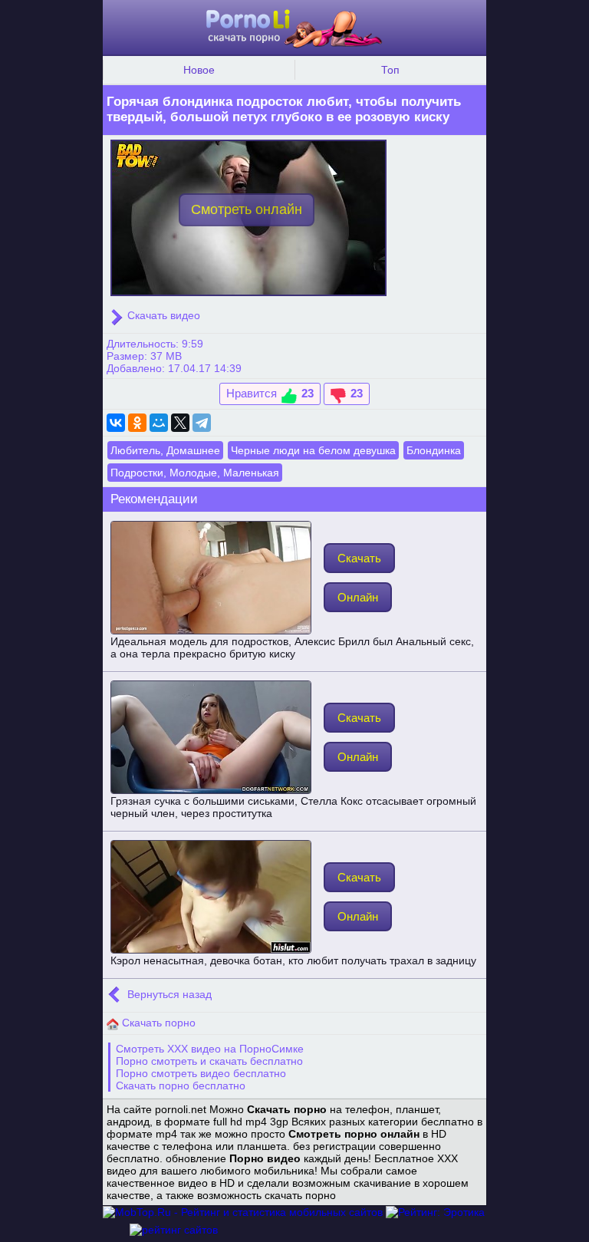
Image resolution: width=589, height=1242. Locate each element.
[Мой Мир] (159, 422)
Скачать (359, 558)
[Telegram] (201, 422)
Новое (199, 70)
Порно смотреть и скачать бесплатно (209, 1061)
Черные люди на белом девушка (313, 450)
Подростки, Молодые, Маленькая (194, 472)
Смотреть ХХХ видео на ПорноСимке (210, 1049)
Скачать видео (162, 315)
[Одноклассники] (137, 422)
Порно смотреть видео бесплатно (201, 1073)
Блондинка (433, 450)
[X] (180, 422)
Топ (390, 70)
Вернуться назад (168, 994)
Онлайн (357, 597)
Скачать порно (157, 1022)
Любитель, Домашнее (165, 450)
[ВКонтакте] (116, 422)
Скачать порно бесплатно (180, 1085)
